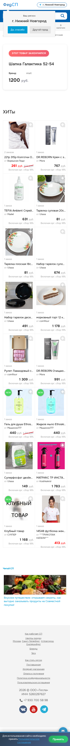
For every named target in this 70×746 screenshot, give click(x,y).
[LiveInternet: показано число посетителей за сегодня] (17, 719)
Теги (33, 653)
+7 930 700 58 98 (35, 700)
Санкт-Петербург (31, 641)
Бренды (34, 648)
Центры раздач (33, 638)
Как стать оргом (33, 660)
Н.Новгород (47, 641)
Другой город (40, 29)
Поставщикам (33, 664)
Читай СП (8, 568)
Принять (58, 739)
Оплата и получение (33, 673)
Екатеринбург (33, 644)
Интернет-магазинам (34, 669)
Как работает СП (33, 633)
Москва (17, 641)
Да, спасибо (17, 29)
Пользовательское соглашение (33, 682)
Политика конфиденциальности (33, 678)
